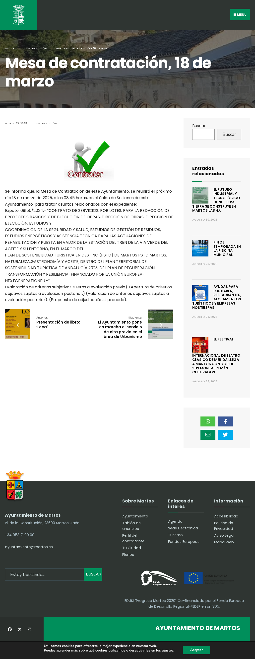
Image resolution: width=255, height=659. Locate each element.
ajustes (167, 651)
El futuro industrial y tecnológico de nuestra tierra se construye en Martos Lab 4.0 (216, 200)
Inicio (9, 48)
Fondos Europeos (183, 541)
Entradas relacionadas (208, 171)
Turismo (175, 534)
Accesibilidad (226, 516)
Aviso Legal (224, 535)
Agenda (175, 521)
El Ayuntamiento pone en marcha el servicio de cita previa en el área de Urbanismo (120, 327)
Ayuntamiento (135, 516)
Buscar (199, 126)
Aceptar (196, 650)
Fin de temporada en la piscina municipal (227, 248)
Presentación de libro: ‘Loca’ (58, 323)
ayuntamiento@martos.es (29, 546)
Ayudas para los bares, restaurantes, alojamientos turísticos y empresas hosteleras (216, 297)
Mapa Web (224, 542)
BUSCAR (93, 574)
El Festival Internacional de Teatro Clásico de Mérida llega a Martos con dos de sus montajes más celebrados (216, 356)
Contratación (35, 48)
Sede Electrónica (183, 528)
